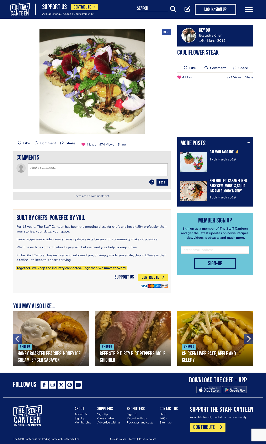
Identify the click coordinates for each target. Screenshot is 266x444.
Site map (165, 422)
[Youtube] (78, 385)
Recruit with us (137, 418)
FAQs (163, 418)
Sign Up (80, 418)
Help (163, 414)
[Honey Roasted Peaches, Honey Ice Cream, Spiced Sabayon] (51, 338)
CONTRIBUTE (82, 7)
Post (162, 182)
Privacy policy (147, 439)
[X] (61, 385)
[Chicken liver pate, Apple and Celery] (215, 338)
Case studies (106, 418)
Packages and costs (140, 422)
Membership (83, 422)
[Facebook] (44, 385)
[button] (215, 143)
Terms (132, 439)
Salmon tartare (221, 152)
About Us (81, 414)
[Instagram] (52, 385)
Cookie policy (118, 439)
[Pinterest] (69, 385)
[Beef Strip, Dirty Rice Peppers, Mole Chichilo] (133, 338)
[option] (92, 81)
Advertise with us (109, 422)
